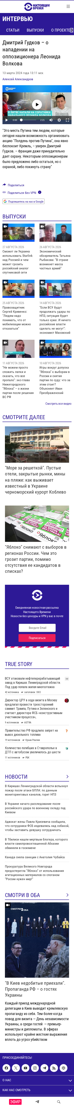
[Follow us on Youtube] (25, 1068)
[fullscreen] (67, 120)
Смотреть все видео (58, 404)
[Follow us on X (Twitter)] (16, 1068)
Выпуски (35, 30)
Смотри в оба (22, 895)
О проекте (60, 30)
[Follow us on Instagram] (35, 1068)
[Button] (13, 186)
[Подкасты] (63, 1068)
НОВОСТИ (16, 776)
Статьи (12, 30)
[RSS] (54, 1068)
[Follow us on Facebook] (6, 1068)
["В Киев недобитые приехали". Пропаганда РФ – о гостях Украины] (37, 940)
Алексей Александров (17, 79)
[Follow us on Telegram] (44, 1068)
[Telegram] (37, 1102)
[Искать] (59, 1102)
